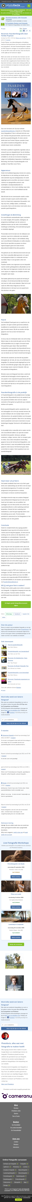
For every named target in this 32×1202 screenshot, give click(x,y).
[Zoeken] (28, 5)
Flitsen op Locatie (16, 894)
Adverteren (16, 1147)
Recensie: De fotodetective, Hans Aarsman (17, 659)
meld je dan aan (18, 832)
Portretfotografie (9, 1176)
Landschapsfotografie (10, 1173)
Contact (16, 1141)
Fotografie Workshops (17, 1)
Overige (7, 1185)
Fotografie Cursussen (6, 1)
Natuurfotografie (23, 1170)
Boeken (25, 28)
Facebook (17, 614)
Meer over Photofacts (7, 1084)
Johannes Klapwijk (8, 735)
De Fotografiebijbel (16, 1130)
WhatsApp (9, 614)
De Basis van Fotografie (11, 1163)
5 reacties (8, 40)
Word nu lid (18, 11)
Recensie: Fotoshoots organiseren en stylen (19, 680)
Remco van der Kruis (21, 38)
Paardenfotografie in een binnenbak (18, 672)
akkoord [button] (18, 1199)
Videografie (17, 1182)
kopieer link (26, 614)
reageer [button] (13, 738)
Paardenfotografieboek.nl (10, 582)
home (3, 28)
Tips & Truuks (16, 1116)
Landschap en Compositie (16, 924)
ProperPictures (25, 629)
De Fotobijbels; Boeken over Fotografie (16, 23)
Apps (26, 1182)
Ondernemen (8, 1182)
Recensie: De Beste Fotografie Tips (18, 666)
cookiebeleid (26, 1197)
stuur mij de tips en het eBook (16, 723)
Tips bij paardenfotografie (15, 645)
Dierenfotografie (23, 1173)
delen (3, 617)
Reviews (16, 1108)
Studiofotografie (21, 1176)
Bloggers (16, 1144)
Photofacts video (16, 1110)
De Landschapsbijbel (16, 1127)
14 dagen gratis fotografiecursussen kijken (16, 604)
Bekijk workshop (16, 876)
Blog (16, 1105)
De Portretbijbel (16, 1125)
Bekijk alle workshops (16, 944)
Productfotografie (21, 1179)
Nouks (4, 783)
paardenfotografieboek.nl (8, 131)
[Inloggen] (29, 1)
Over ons (16, 1139)
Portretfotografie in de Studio (16, 864)
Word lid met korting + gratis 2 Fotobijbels (13, 10)
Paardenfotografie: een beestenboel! (18, 651)
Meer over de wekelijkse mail (12, 710)
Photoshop (17, 1166)
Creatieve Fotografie (10, 1170)
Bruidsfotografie (8, 1179)
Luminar (26, 1166)
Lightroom (7, 1166)
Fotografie (24, 1163)
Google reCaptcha (5, 714)
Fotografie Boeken (27, 1)
